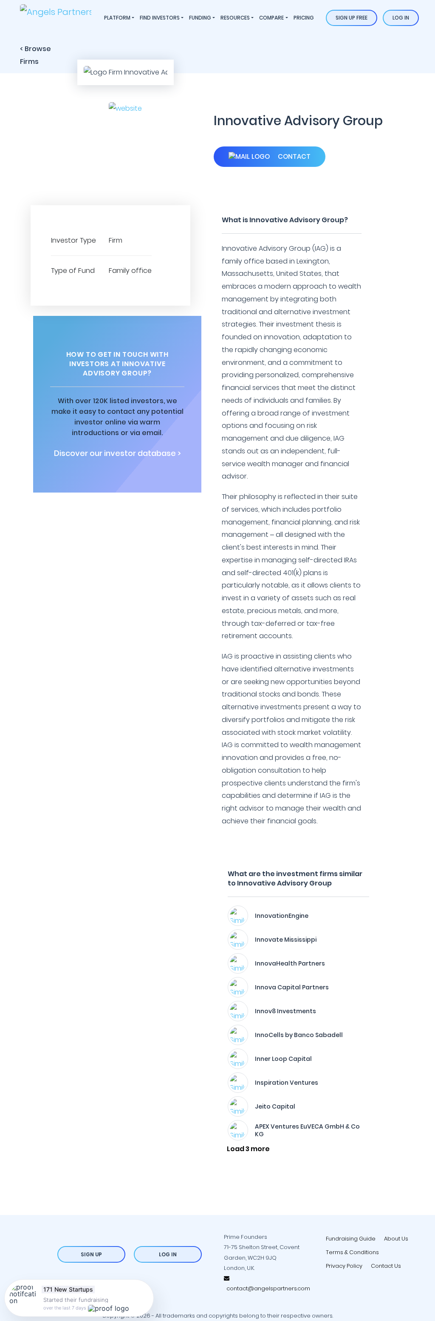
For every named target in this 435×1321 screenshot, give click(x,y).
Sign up (91, 1254)
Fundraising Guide (351, 1238)
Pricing (304, 17)
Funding (200, 17)
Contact (293, 156)
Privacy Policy (344, 1265)
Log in (401, 17)
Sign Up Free (351, 17)
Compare (271, 17)
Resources (235, 17)
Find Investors (160, 17)
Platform (117, 17)
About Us (396, 1238)
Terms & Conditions (352, 1252)
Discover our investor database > (117, 453)
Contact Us (386, 1265)
